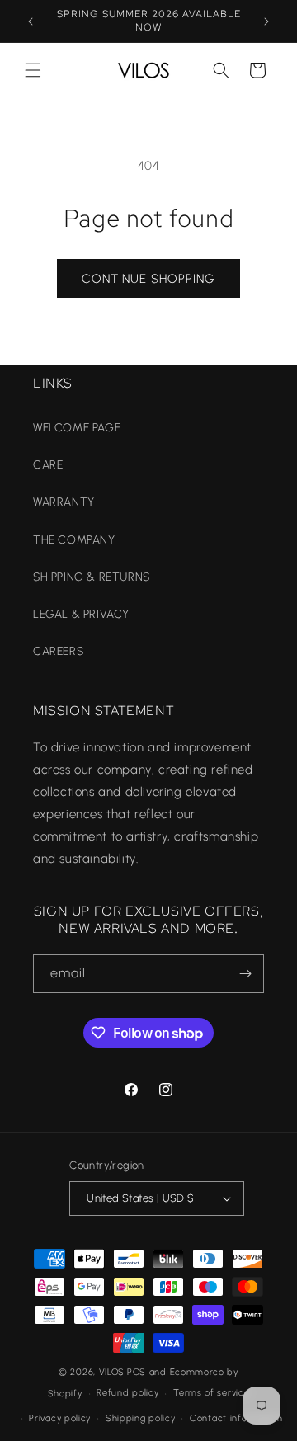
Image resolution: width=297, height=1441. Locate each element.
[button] (33, 70)
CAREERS (58, 651)
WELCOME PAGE (76, 428)
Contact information (236, 1418)
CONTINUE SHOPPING (148, 278)
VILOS (112, 1372)
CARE (48, 465)
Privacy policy (60, 1418)
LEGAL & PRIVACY (81, 614)
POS (136, 1372)
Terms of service (211, 1392)
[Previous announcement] (30, 21)
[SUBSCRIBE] (245, 973)
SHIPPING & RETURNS (91, 577)
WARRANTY (64, 502)
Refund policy (127, 1392)
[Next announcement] (266, 21)
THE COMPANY (74, 540)
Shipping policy (141, 1418)
